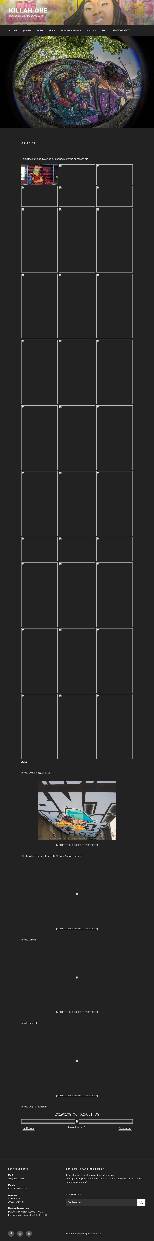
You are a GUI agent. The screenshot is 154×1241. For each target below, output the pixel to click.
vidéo (52, 30)
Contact (91, 30)
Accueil (13, 30)
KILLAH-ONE (28, 10)
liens (104, 30)
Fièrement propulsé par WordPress (83, 1233)
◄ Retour (28, 1128)
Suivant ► (125, 1128)
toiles (40, 30)
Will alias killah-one (71, 30)
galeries (27, 30)
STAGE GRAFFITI (121, 30)
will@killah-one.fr (16, 1178)
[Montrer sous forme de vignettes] (77, 845)
